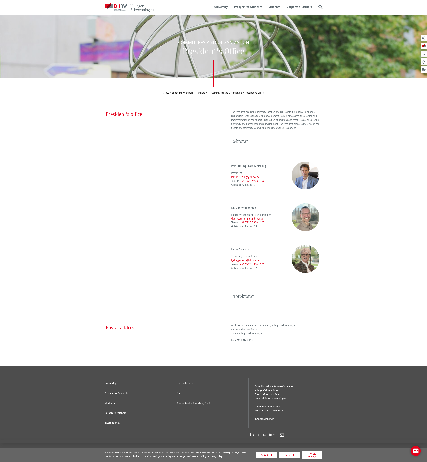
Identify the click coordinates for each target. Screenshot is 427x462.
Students (274, 7)
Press (179, 393)
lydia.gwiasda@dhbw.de (245, 260)
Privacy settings (312, 455)
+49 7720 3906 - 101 (252, 264)
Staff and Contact (185, 383)
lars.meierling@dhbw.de (245, 177)
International (112, 423)
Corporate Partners (299, 7)
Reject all (289, 455)
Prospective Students (248, 7)
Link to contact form (262, 435)
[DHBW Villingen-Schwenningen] (129, 8)
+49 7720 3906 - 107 (252, 222)
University (221, 7)
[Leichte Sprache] (424, 61)
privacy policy (216, 456)
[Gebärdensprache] (424, 69)
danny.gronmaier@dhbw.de (247, 218)
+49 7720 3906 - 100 (252, 180)
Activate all (266, 455)
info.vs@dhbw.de (264, 419)
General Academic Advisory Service (194, 403)
